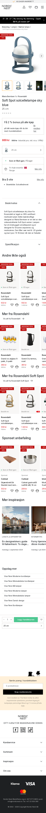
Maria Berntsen (8, 96)
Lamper (14, 27)
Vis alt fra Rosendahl (11, 319)
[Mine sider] (24, 7)
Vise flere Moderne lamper (15, 591)
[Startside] (7, 7)
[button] (6, 113)
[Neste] (41, 55)
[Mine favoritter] (30, 7)
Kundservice (9, 742)
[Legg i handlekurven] (16, 304)
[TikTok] (30, 729)
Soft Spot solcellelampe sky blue (15, 29)
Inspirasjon (8, 761)
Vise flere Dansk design (14, 600)
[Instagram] (23, 729)
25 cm (6, 626)
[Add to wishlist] (12, 304)
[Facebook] (15, 729)
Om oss (6, 770)
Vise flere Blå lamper (13, 586)
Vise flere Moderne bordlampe (17, 576)
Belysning (5, 27)
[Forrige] (4, 55)
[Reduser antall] (4, 619)
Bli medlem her (36, 128)
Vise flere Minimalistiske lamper (17, 596)
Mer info (38, 169)
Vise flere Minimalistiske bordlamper (19, 581)
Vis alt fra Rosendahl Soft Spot (16, 381)
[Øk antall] (11, 619)
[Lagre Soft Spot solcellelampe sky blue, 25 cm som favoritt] (41, 619)
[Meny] (42, 7)
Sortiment (8, 751)
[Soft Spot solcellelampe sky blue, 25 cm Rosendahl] (23, 55)
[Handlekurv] (36, 7)
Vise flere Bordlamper (13, 605)
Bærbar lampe (24, 27)
